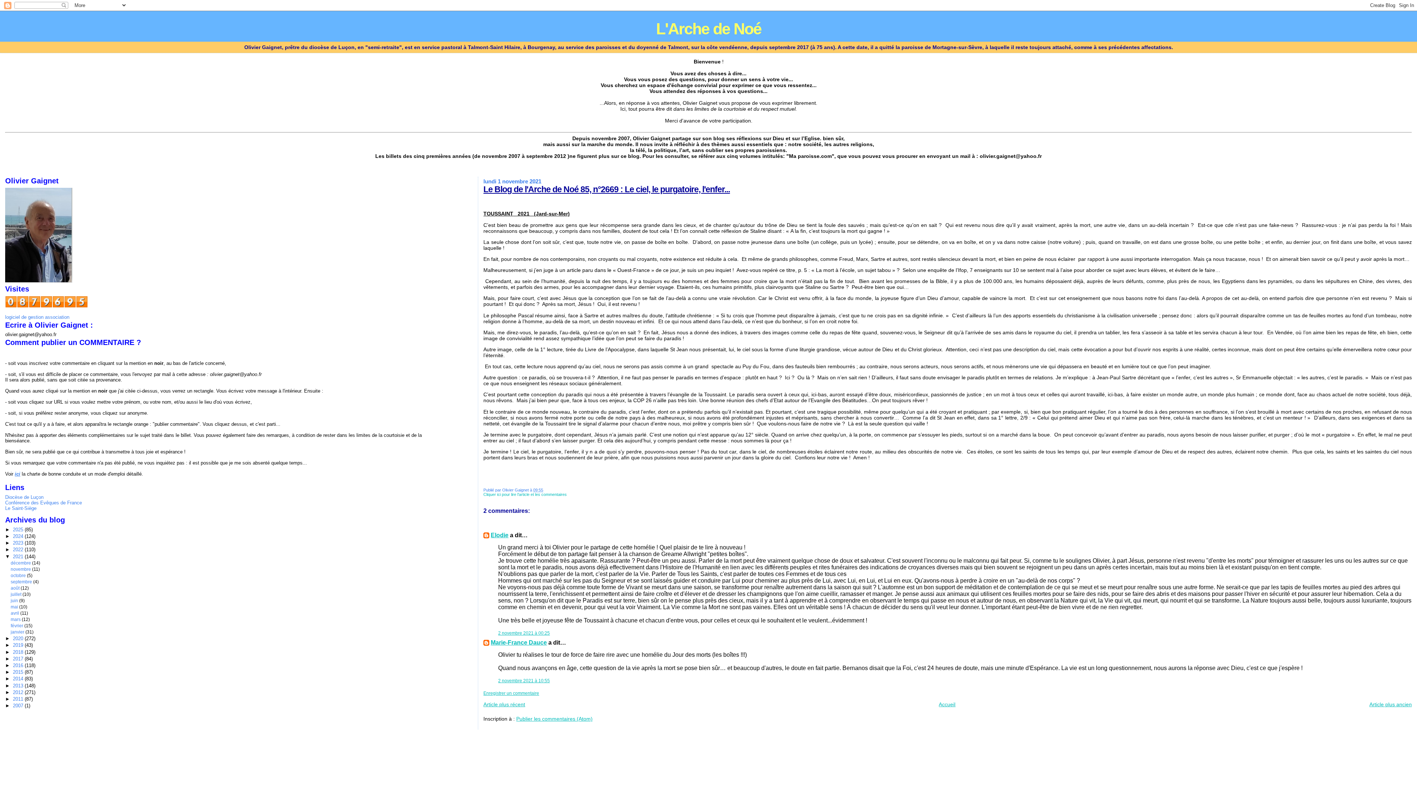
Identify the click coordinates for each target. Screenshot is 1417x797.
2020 (19, 638)
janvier (18, 632)
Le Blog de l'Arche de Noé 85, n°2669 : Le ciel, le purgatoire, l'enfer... (606, 189)
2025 (19, 529)
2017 (19, 659)
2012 (19, 692)
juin (15, 600)
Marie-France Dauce (519, 642)
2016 (19, 665)
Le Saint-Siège (21, 508)
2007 (19, 705)
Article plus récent (504, 704)
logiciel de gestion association (37, 317)
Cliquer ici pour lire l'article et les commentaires (525, 494)
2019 (19, 645)
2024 (19, 536)
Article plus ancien (1390, 704)
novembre (21, 569)
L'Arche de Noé (708, 29)
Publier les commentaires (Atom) (554, 719)
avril (15, 613)
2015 (19, 672)
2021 (19, 556)
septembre (22, 581)
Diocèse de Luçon (24, 497)
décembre (21, 563)
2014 (19, 679)
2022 (19, 549)
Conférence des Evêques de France (43, 503)
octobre (19, 575)
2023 (19, 543)
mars (16, 619)
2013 (19, 686)
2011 (19, 699)
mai (15, 607)
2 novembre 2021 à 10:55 (524, 680)
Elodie (499, 535)
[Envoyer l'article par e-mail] (568, 494)
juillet (17, 594)
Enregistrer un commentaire (511, 693)
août (16, 588)
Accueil (947, 704)
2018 (19, 652)
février (17, 625)
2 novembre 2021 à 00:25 (524, 633)
